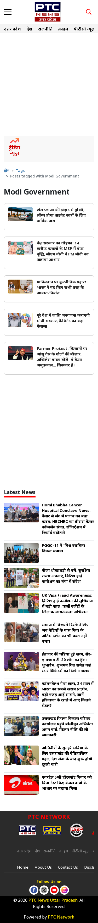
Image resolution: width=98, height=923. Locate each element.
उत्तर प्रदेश (12, 29)
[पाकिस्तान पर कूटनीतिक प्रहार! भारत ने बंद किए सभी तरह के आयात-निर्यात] (20, 287)
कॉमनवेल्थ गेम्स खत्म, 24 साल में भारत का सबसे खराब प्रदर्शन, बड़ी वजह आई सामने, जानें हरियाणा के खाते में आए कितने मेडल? (68, 695)
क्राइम (63, 29)
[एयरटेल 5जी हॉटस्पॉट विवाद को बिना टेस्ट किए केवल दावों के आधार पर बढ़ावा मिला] (21, 785)
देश (29, 29)
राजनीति (45, 29)
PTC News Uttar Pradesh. (53, 901)
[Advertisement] (49, 84)
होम (6, 171)
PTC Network (61, 917)
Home (22, 867)
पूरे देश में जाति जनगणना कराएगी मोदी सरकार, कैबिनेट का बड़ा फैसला (63, 321)
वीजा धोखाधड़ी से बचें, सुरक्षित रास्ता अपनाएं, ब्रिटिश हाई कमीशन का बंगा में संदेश (66, 576)
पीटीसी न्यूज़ (84, 29)
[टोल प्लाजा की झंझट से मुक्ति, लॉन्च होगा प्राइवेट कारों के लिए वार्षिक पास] (20, 214)
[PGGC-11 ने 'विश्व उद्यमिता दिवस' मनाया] (21, 553)
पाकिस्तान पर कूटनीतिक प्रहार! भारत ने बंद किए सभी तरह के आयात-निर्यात (61, 288)
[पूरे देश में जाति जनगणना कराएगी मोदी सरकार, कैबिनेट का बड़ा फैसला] (20, 320)
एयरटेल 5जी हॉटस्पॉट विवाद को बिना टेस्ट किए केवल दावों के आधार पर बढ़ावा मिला (67, 783)
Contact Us (68, 867)
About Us (43, 867)
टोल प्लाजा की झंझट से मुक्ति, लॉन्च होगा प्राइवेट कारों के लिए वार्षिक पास (61, 216)
